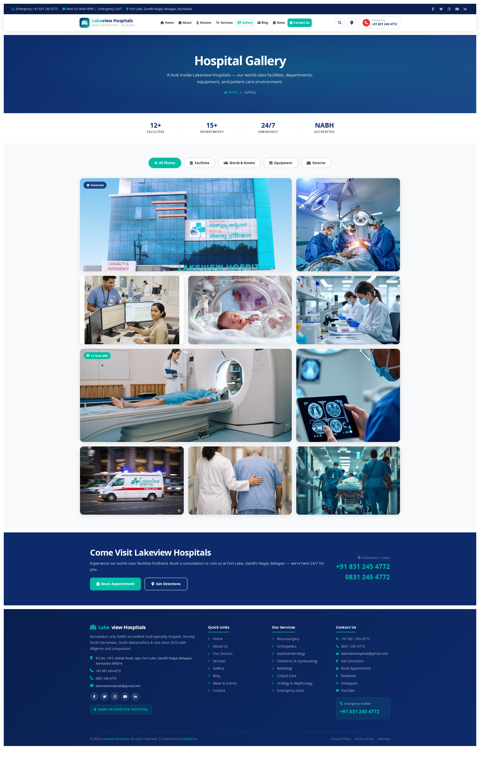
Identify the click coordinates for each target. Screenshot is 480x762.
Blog (265, 22)
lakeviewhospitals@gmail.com (118, 686)
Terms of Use (364, 739)
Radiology (284, 668)
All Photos (167, 163)
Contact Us (302, 22)
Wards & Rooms (242, 163)
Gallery (247, 22)
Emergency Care (290, 690)
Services (226, 22)
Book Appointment (117, 583)
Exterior (319, 163)
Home (169, 22)
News (281, 22)
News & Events (225, 683)
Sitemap (384, 739)
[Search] (339, 22)
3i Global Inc (188, 739)
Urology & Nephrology (294, 683)
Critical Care (286, 676)
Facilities (202, 163)
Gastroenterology (291, 653)
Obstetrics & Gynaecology (297, 661)
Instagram (349, 683)
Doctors (205, 22)
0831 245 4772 (367, 576)
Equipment (283, 163)
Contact (219, 690)
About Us (220, 646)
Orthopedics (286, 646)
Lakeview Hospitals (115, 739)
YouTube (347, 690)
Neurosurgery (288, 639)
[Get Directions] (351, 22)
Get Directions (168, 583)
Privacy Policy (341, 739)
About (187, 22)
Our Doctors (222, 653)
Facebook (348, 676)
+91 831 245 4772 (363, 566)
